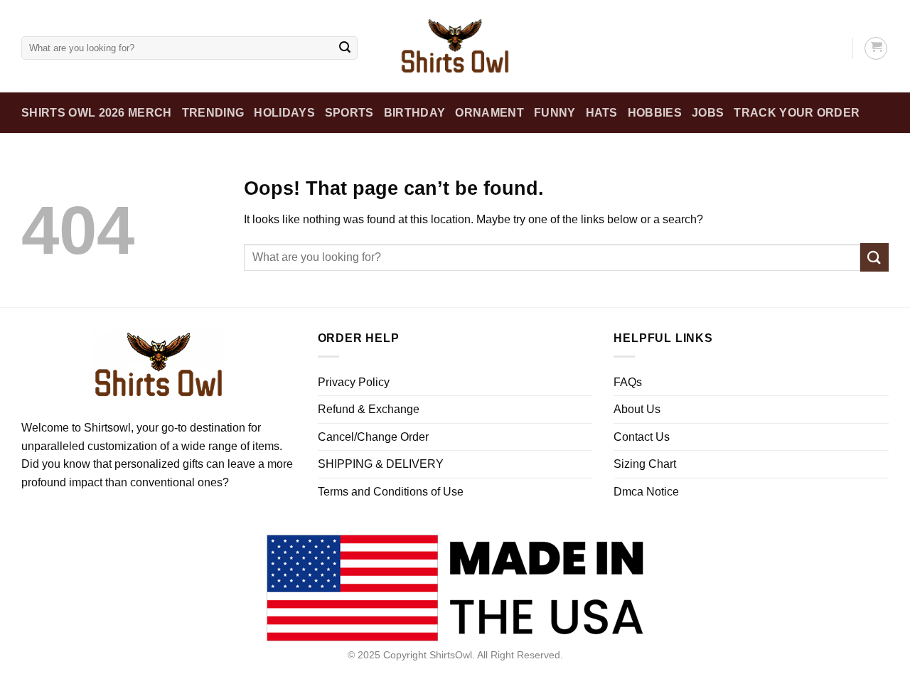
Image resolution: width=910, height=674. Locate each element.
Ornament (489, 113)
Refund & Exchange (368, 409)
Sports (349, 113)
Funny (555, 113)
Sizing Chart (645, 464)
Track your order (797, 113)
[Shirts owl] (455, 46)
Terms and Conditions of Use (391, 492)
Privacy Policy (354, 382)
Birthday (415, 113)
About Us (637, 409)
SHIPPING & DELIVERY (381, 464)
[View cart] (875, 48)
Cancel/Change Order (373, 437)
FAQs (628, 382)
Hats (602, 113)
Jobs (708, 113)
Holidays (284, 113)
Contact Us (642, 437)
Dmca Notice (646, 492)
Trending (213, 113)
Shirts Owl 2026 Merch (96, 113)
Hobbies (655, 113)
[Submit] (345, 48)
